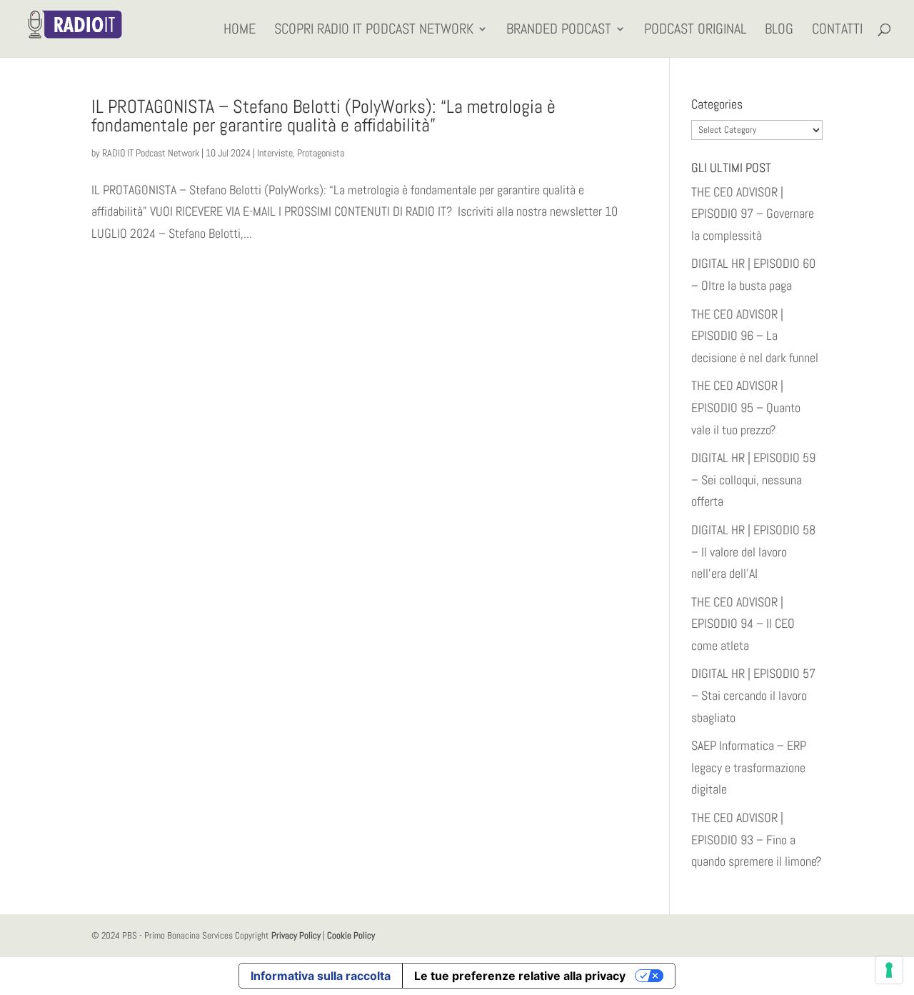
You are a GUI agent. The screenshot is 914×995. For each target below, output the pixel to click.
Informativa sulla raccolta (321, 976)
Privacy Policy (296, 935)
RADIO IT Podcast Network (150, 152)
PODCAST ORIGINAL (695, 31)
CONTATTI (837, 31)
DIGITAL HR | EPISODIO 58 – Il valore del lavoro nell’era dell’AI (753, 551)
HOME (240, 31)
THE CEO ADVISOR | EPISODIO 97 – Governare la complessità (752, 214)
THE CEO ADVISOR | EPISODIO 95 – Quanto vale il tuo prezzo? (745, 407)
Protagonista (320, 152)
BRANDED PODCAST (558, 31)
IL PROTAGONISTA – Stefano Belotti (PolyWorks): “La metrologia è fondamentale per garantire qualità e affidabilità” (323, 116)
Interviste (275, 152)
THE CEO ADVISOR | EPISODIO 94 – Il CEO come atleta (743, 624)
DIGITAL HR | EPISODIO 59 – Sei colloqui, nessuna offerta (753, 479)
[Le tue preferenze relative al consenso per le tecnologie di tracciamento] (889, 970)
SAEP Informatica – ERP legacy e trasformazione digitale (748, 767)
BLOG (779, 31)
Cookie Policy (351, 935)
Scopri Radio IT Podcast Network (373, 31)
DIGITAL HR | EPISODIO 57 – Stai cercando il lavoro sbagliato (753, 695)
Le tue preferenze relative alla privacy (520, 976)
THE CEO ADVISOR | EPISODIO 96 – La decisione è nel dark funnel (754, 336)
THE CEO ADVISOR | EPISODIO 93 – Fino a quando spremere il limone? (756, 839)
